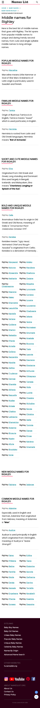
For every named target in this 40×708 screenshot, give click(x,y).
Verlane (12, 319)
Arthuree (30, 371)
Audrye (12, 530)
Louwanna (30, 306)
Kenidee (12, 237)
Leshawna (13, 417)
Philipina (12, 561)
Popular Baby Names (13, 639)
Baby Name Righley (9, 11)
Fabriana (12, 485)
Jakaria (29, 317)
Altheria (12, 390)
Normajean (31, 327)
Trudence (13, 373)
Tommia (29, 425)
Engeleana (13, 594)
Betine (11, 566)
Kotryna (12, 268)
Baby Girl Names (11, 631)
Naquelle (13, 395)
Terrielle (29, 588)
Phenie (12, 341)
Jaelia (28, 420)
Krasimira (30, 599)
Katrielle (12, 314)
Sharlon (12, 330)
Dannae (12, 379)
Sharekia (12, 384)
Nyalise (12, 401)
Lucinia (29, 393)
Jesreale (12, 588)
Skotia (11, 577)
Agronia (29, 572)
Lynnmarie (30, 289)
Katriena (29, 442)
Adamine (12, 508)
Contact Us (8, 692)
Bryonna (30, 344)
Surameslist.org (10, 666)
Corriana (29, 295)
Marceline (13, 70)
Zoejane (29, 279)
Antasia (12, 406)
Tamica (12, 110)
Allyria (11, 444)
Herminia (13, 129)
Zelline (12, 368)
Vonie (11, 455)
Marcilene (30, 268)
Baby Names (14, 8)
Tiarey (29, 561)
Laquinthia (13, 308)
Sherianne (30, 365)
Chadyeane (31, 311)
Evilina (29, 556)
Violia (28, 387)
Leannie (29, 355)
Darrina (29, 583)
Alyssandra (13, 273)
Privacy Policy (10, 695)
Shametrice (14, 422)
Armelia (12, 346)
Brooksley (13, 450)
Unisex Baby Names (12, 635)
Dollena (12, 352)
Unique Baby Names (13, 643)
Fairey (11, 556)
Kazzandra (13, 357)
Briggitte (30, 284)
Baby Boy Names (11, 627)
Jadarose (30, 485)
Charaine (30, 398)
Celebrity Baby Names (13, 647)
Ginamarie (30, 447)
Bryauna (12, 433)
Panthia (12, 572)
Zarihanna (30, 577)
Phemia (12, 599)
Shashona (30, 273)
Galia (11, 215)
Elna (11, 169)
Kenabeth (30, 594)
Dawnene (30, 360)
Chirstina (30, 414)
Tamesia (29, 382)
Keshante (13, 279)
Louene (29, 300)
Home (4, 8)
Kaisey (11, 297)
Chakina (12, 412)
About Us (8, 689)
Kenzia (29, 409)
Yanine (29, 322)
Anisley (29, 262)
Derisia (11, 583)
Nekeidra (12, 335)
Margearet (13, 262)
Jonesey (12, 604)
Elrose (29, 436)
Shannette (13, 303)
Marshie (12, 363)
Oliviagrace (31, 376)
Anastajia (30, 338)
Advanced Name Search (14, 655)
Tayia (28, 349)
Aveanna (12, 428)
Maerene (12, 292)
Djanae (29, 431)
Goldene (12, 325)
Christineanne (8, 286)
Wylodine (30, 404)
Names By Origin (11, 651)
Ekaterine (30, 566)
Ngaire (11, 439)
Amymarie (30, 333)
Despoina (30, 604)
